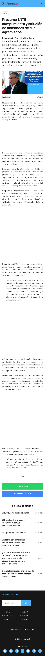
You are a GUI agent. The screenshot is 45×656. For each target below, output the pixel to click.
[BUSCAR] (26, 603)
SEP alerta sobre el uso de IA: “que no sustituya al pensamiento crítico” (13, 523)
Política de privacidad (22, 639)
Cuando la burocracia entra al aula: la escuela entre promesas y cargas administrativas (18, 574)
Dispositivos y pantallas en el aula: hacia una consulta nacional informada (13, 543)
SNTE (22, 477)
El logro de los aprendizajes (14, 532)
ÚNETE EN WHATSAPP (22, 486)
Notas (5, 13)
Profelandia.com (11, 594)
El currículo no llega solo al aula (15, 513)
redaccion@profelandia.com (25, 629)
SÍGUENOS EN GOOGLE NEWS (22, 494)
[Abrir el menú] (41, 3)
